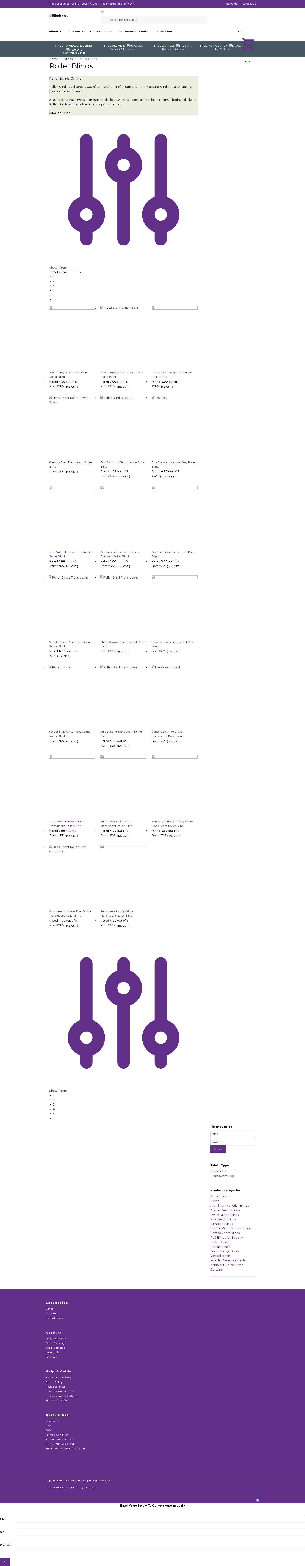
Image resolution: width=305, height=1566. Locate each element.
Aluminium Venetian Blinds (229, 1205)
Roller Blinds (219, 1242)
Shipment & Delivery (58, 1377)
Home (53, 59)
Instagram (52, 1356)
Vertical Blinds (220, 1255)
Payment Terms (55, 1386)
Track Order (231, 3)
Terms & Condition (57, 1434)
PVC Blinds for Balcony (226, 1237)
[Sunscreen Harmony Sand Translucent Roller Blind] (72, 785)
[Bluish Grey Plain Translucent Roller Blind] (72, 336)
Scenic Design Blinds (224, 1251)
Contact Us (249, 3)
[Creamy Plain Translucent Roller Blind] (72, 426)
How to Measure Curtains (61, 1395)
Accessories (218, 1196)
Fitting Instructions (57, 1400)
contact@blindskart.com (69, 1448)
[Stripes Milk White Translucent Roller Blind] (72, 695)
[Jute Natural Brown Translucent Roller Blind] (72, 516)
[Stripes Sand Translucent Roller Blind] (123, 695)
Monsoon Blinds (221, 1224)
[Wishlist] (89, 311)
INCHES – (5, 1544)
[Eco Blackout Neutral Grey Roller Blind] (175, 426)
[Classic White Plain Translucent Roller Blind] (175, 336)
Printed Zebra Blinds (225, 1233)
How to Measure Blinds (60, 1391)
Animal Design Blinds (225, 1210)
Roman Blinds (220, 1246)
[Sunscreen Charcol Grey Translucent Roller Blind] (175, 695)
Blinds (68, 59)
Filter (218, 1149)
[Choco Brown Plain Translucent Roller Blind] (123, 336)
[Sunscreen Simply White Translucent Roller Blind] (123, 875)
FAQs (49, 1430)
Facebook (52, 1352)
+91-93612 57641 (64, 1443)
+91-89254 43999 (87, 3)
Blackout (216, 1171)
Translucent (219, 1176)
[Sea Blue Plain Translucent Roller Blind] (175, 516)
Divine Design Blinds (224, 1215)
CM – (3, 1532)
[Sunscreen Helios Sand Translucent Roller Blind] (123, 785)
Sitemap (91, 1487)
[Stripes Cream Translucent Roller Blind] (175, 606)
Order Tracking (55, 1343)
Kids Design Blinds (223, 1219)
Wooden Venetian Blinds (227, 1260)
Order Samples (55, 1347)
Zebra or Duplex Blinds (226, 1265)
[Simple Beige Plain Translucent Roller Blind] (72, 606)
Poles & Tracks (55, 1317)
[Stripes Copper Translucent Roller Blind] (123, 606)
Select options (72, 392)
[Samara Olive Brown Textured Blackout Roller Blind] (123, 516)
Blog (49, 1425)
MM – (3, 1519)
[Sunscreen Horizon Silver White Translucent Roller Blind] (72, 875)
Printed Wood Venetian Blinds (231, 1228)
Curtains (216, 1269)
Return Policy (54, 1382)
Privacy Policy (54, 1487)
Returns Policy (74, 1487)
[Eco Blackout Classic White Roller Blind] (123, 426)
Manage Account (56, 1338)
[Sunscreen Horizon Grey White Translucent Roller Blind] (175, 785)
